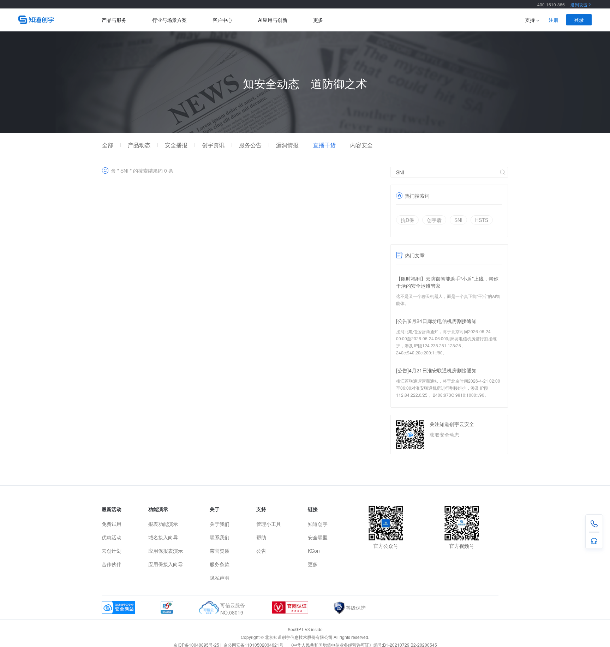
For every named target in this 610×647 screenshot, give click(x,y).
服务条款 (219, 564)
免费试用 (111, 523)
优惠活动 (111, 537)
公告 (261, 550)
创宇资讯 (213, 145)
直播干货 (324, 145)
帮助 (261, 537)
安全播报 (176, 145)
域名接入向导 (163, 537)
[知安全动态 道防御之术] (305, 130)
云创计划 (111, 550)
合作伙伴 (111, 564)
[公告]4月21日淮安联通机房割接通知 (436, 370)
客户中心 (222, 19)
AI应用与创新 (272, 19)
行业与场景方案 (169, 19)
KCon (314, 550)
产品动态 (139, 145)
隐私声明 (219, 577)
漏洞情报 (287, 145)
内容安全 (361, 145)
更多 (318, 19)
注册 (553, 19)
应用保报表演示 (165, 550)
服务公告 (250, 145)
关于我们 (219, 523)
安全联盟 (318, 537)
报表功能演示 (163, 523)
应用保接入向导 (165, 564)
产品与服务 (114, 19)
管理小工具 (268, 523)
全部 (107, 145)
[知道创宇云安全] (60, 20)
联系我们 (219, 537)
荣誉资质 (219, 550)
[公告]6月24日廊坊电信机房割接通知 (436, 320)
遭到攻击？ (581, 4)
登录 (579, 19)
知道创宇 (318, 523)
